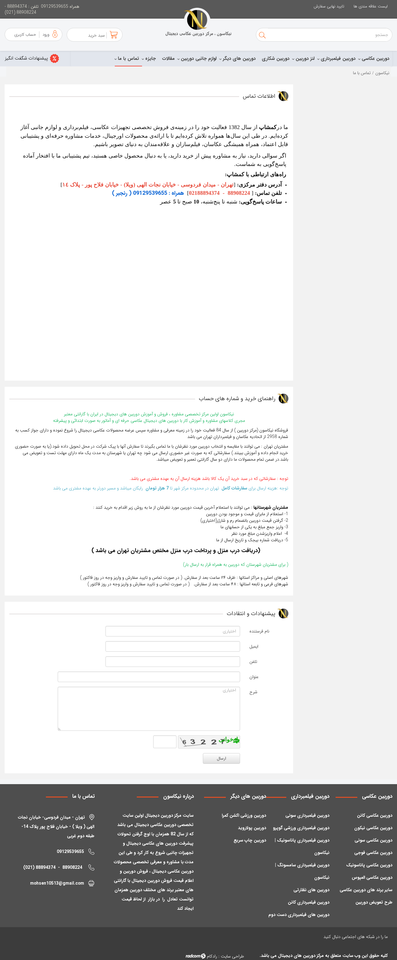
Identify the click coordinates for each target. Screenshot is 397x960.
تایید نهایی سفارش (329, 6)
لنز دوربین (305, 58)
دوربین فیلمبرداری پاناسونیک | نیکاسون (302, 846)
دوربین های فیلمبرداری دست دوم (298, 914)
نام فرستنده (259, 631)
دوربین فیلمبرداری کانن (308, 902)
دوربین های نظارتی (311, 889)
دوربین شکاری (275, 58)
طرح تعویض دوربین (373, 902)
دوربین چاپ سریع (250, 840)
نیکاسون (382, 72)
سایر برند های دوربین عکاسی (366, 889)
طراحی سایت (232, 956)
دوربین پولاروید (252, 827)
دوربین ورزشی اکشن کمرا (244, 815)
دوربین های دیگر (239, 58)
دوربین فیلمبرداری (338, 58)
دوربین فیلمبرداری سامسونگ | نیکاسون (302, 871)
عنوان (254, 676)
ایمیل (253, 646)
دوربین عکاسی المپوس (372, 877)
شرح (253, 692)
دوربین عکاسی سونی (373, 840)
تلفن (253, 661)
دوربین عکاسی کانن (374, 815)
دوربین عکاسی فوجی (373, 852)
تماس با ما (128, 58)
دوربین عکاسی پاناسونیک (369, 865)
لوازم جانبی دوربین (198, 58)
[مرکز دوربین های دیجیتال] (198, 22)
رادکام (212, 956)
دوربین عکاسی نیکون (373, 827)
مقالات (168, 58)
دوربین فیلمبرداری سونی (307, 815)
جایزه (150, 58)
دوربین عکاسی (375, 58)
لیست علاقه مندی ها (371, 6)
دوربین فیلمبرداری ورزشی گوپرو (301, 827)
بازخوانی (237, 739)
